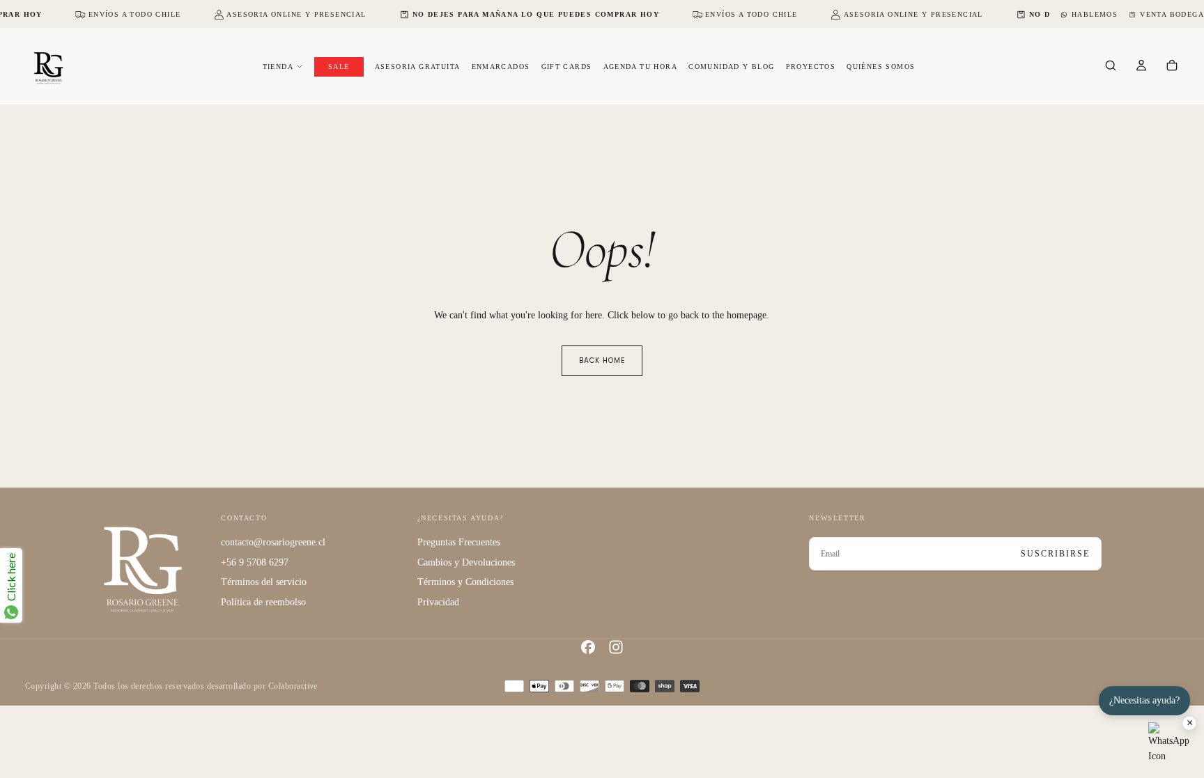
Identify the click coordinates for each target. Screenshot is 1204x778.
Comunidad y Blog (731, 66)
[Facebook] (588, 647)
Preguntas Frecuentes (458, 542)
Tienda (278, 66)
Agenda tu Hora (640, 66)
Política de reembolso (263, 602)
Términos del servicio (264, 582)
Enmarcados (501, 66)
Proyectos (811, 66)
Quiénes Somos (881, 66)
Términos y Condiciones (465, 582)
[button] (1111, 66)
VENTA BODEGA (1172, 14)
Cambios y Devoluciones (466, 562)
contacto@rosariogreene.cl (273, 542)
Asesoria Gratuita (418, 66)
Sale (339, 66)
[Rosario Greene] (143, 569)
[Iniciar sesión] (1141, 66)
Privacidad (438, 602)
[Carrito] (1172, 66)
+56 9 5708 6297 (254, 562)
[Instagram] (616, 647)
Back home (602, 360)
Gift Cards (566, 66)
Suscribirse (1055, 554)
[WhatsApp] (1169, 743)
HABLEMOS (1095, 14)
